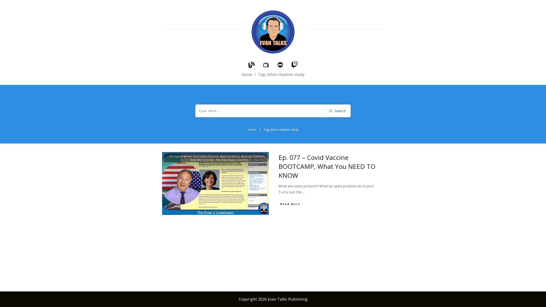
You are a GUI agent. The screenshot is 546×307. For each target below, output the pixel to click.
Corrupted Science (206, 156)
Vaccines (260, 159)
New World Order (202, 159)
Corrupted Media (180, 156)
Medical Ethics (230, 156)
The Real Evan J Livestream (234, 159)
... (303, 192)
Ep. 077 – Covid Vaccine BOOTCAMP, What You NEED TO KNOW (327, 166)
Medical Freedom (253, 156)
